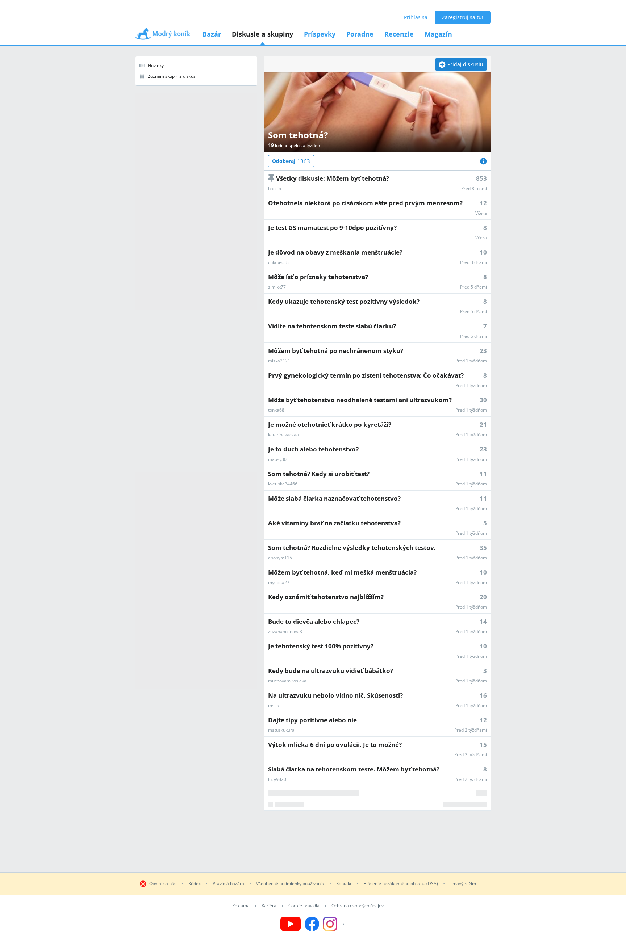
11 (483, 474)
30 (483, 400)
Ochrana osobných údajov (357, 906)
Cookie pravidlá (304, 906)
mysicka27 (278, 582)
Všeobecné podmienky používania (290, 884)
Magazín (438, 34)
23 (483, 350)
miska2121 (279, 360)
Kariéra (269, 906)
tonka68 (276, 410)
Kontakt (343, 884)
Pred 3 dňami (473, 262)
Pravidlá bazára (228, 884)
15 (483, 744)
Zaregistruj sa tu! (462, 17)
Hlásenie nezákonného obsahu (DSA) (400, 884)
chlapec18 (278, 262)
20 (483, 597)
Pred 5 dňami (473, 287)
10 (483, 252)
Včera (481, 213)
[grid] (377, 491)
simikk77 (277, 287)
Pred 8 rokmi (474, 188)
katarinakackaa (283, 434)
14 (483, 621)
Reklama (241, 906)
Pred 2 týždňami (470, 730)
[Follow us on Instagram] (334, 924)
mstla (273, 705)
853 (481, 178)
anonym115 (280, 557)
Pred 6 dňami (473, 336)
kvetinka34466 (282, 484)
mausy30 (277, 459)
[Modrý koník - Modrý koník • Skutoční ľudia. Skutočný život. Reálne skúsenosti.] (162, 36)
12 (483, 203)
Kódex (194, 884)
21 (483, 424)
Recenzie (399, 34)
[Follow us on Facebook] (312, 924)
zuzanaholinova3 (285, 631)
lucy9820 (277, 779)
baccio (274, 188)
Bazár (212, 34)
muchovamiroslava (287, 681)
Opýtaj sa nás (162, 884)
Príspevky (319, 34)
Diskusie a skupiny (262, 34)
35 (483, 547)
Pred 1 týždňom (471, 360)
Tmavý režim (463, 884)
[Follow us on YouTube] (290, 924)
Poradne (359, 34)
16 (483, 695)
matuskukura (281, 730)
